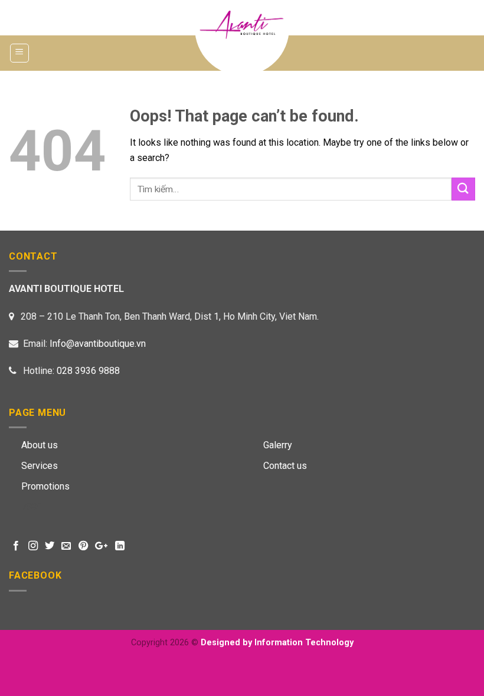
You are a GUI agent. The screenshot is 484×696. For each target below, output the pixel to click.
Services (39, 465)
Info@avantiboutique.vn (98, 343)
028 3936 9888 (88, 370)
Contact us (285, 465)
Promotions (45, 486)
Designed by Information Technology (277, 643)
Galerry (277, 445)
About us (39, 445)
